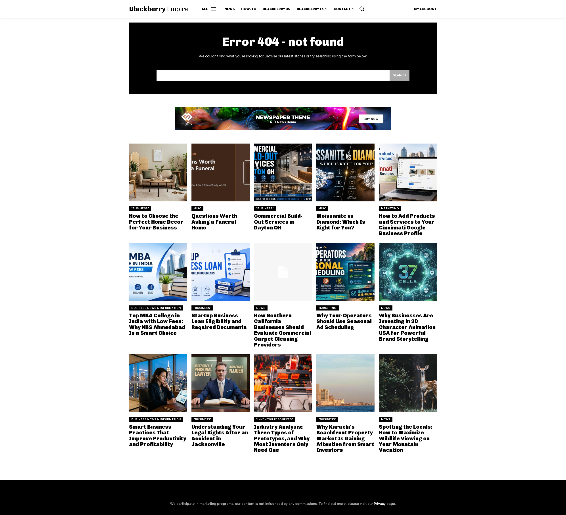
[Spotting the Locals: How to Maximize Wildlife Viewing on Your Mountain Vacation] (408, 383)
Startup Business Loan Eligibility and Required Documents (219, 321)
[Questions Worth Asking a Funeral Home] (220, 172)
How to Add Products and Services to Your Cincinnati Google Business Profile (407, 225)
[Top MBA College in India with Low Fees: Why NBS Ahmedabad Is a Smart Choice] (158, 272)
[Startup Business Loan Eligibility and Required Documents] (220, 272)
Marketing (390, 208)
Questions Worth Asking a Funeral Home (214, 222)
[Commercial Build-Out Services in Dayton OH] (283, 172)
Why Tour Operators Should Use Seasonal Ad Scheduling (344, 321)
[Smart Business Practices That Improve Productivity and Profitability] (158, 383)
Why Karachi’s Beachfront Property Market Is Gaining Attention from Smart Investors (345, 438)
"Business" (140, 208)
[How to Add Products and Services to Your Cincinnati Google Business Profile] (408, 172)
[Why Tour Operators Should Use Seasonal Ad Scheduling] (345, 272)
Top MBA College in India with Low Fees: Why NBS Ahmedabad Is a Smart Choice (157, 324)
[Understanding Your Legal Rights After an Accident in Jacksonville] (220, 383)
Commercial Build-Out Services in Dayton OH (278, 222)
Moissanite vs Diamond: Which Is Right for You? (340, 222)
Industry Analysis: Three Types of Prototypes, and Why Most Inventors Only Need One (282, 438)
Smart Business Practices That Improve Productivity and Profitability (157, 435)
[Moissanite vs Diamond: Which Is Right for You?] (345, 172)
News (260, 308)
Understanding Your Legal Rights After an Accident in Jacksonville (219, 435)
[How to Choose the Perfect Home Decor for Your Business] (158, 172)
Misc (197, 208)
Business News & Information (156, 308)
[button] (361, 8)
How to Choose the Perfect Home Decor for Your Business (156, 222)
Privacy (380, 504)
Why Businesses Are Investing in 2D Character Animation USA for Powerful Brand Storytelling (407, 327)
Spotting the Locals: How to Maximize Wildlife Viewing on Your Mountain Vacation (405, 438)
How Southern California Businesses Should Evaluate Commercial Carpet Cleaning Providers (282, 330)
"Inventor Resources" (274, 419)
